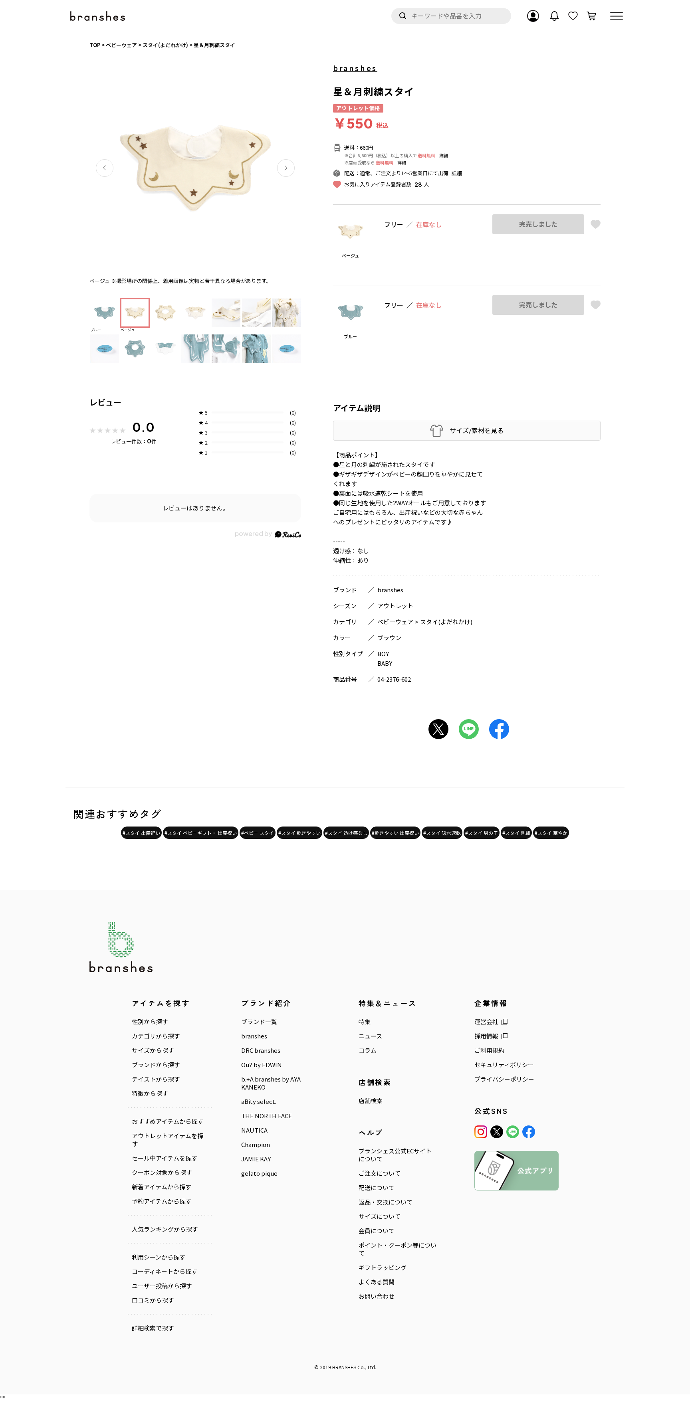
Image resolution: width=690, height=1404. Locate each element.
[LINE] (512, 1131)
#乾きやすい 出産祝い (395, 832)
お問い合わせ (377, 1296)
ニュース (370, 1036)
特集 (365, 1022)
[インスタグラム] (480, 1131)
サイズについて (380, 1216)
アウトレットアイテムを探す (167, 1140)
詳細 (443, 155)
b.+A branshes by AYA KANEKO (271, 1083)
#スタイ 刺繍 (516, 832)
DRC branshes (260, 1050)
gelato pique (259, 1173)
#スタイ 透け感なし (346, 832)
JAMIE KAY (256, 1159)
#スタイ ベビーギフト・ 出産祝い (201, 832)
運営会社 (486, 1022)
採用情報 (486, 1036)
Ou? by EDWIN (261, 1065)
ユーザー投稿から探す (162, 1286)
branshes (355, 68)
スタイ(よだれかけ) (446, 621)
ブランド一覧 (259, 1022)
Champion (255, 1145)
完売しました (538, 224)
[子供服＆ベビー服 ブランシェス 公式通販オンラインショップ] (98, 16)
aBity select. (258, 1101)
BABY (384, 663)
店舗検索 (371, 1101)
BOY (383, 653)
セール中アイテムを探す (164, 1158)
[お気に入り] (573, 16)
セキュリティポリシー (504, 1065)
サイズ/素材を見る (477, 430)
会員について (377, 1231)
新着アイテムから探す (161, 1187)
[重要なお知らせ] (554, 16)
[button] (104, 168)
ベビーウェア (395, 621)
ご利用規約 (489, 1050)
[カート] (591, 16)
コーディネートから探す (164, 1271)
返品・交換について (385, 1202)
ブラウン (389, 637)
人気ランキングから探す (165, 1229)
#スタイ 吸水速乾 (442, 832)
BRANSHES (344, 1367)
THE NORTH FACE (266, 1116)
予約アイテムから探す (161, 1201)
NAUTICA (254, 1130)
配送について (377, 1188)
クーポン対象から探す (162, 1173)
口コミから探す (153, 1300)
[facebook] (528, 1131)
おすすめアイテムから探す (167, 1121)
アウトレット (395, 605)
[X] (496, 1131)
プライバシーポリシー (504, 1079)
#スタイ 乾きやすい (299, 832)
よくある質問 (377, 1282)
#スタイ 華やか (551, 832)
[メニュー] (616, 16)
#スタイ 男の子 (481, 832)
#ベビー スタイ (257, 832)
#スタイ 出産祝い (141, 832)
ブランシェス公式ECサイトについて (395, 1155)
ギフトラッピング (382, 1268)
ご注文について (380, 1173)
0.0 (143, 427)
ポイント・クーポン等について (397, 1249)
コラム (368, 1050)
